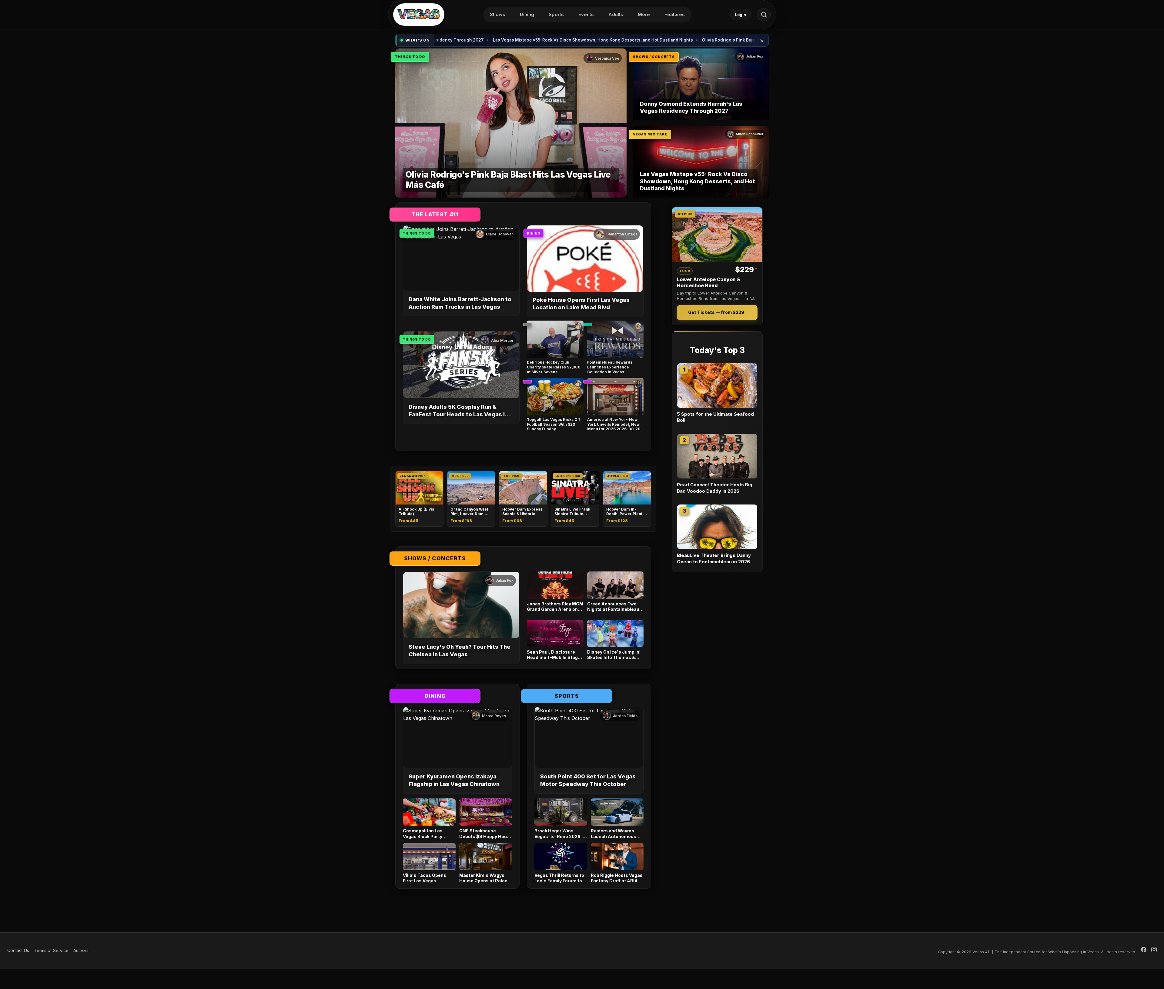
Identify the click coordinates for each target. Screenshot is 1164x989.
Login (740, 14)
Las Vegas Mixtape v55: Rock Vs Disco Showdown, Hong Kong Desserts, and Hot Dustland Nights (535, 40)
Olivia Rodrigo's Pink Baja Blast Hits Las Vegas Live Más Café (706, 40)
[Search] (764, 14)
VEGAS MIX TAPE (650, 134)
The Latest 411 (435, 214)
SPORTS (566, 696)
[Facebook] (1143, 950)
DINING (533, 233)
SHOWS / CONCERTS (654, 57)
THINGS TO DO (410, 57)
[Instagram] (1154, 950)
